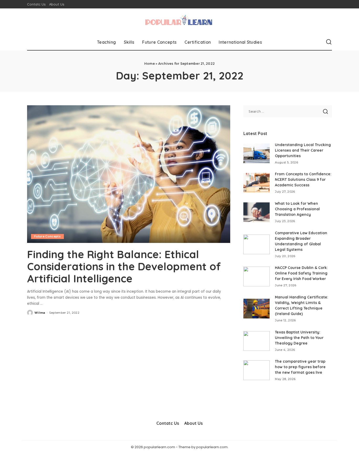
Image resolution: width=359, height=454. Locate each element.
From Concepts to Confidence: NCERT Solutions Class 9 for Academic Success (303, 179)
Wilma (39, 313)
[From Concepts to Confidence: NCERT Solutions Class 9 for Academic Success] (256, 183)
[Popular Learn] (179, 21)
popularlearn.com (212, 447)
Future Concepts (47, 236)
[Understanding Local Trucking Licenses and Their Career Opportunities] (256, 153)
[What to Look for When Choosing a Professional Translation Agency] (256, 212)
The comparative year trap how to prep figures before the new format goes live (300, 367)
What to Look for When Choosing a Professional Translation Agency (297, 209)
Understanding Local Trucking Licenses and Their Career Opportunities (303, 150)
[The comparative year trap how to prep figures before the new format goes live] (256, 370)
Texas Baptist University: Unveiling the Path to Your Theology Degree (299, 338)
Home (149, 64)
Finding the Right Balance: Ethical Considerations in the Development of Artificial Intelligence (124, 266)
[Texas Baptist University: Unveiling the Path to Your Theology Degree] (256, 341)
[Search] (329, 42)
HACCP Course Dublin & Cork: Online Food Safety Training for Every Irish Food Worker (301, 273)
